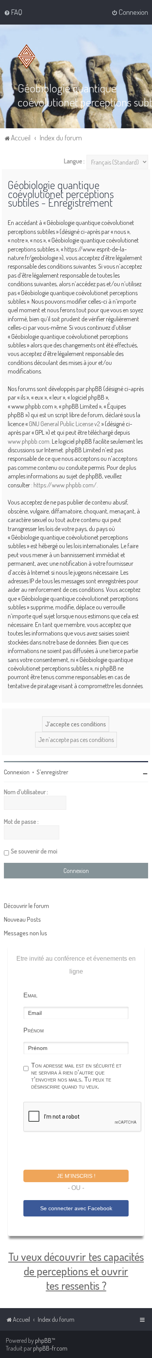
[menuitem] (13, 12)
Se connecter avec (76, 1208)
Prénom (33, 1030)
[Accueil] (28, 56)
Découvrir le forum (26, 906)
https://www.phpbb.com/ (65, 485)
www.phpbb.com (28, 441)
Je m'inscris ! (76, 1176)
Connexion (17, 772)
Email (30, 995)
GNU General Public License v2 (64, 424)
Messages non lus (25, 933)
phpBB (43, 1340)
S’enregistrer (52, 772)
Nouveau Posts (22, 919)
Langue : (74, 161)
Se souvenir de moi (34, 851)
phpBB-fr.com (50, 1348)
